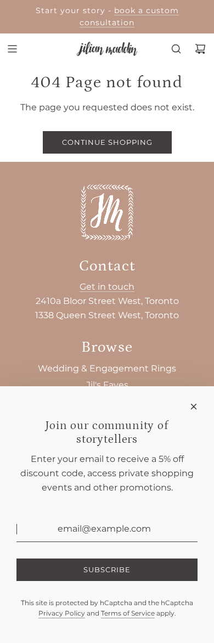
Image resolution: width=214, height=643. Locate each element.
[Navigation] (12, 49)
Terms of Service (128, 613)
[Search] (176, 49)
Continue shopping (107, 142)
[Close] (194, 406)
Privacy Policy (61, 613)
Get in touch (107, 286)
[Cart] (200, 49)
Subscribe (107, 569)
